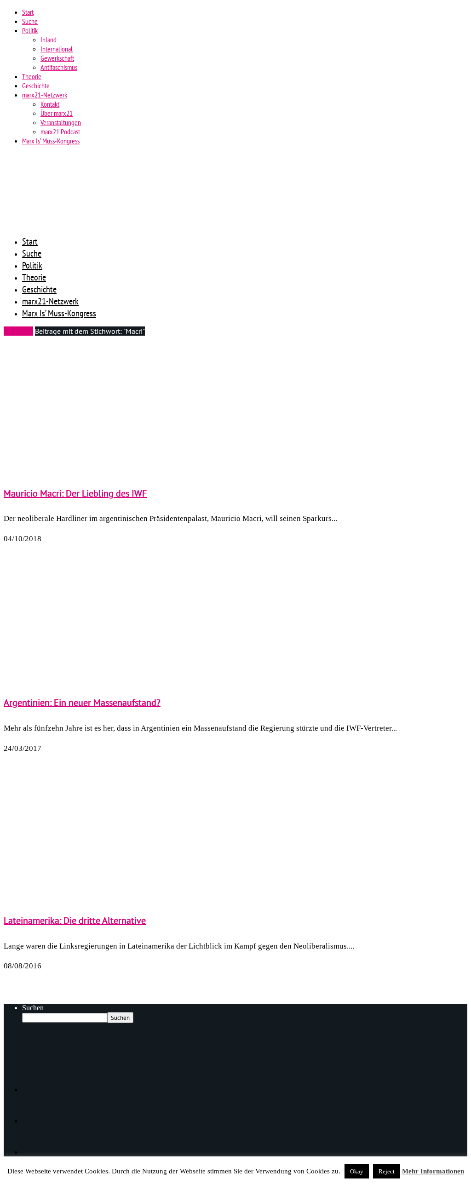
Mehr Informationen (433, 1171)
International (56, 48)
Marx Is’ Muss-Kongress (51, 140)
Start (28, 12)
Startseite (18, 331)
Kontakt (49, 104)
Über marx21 (56, 113)
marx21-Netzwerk (44, 94)
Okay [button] (356, 1171)
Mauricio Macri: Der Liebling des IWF (75, 493)
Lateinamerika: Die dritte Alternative (75, 921)
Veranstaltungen (60, 122)
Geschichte (36, 85)
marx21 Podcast (60, 131)
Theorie (31, 76)
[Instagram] (37, 1152)
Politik (30, 30)
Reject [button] (387, 1171)
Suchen (33, 1008)
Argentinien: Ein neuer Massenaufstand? (82, 703)
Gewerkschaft (57, 58)
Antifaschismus (58, 67)
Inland (48, 39)
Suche (30, 21)
